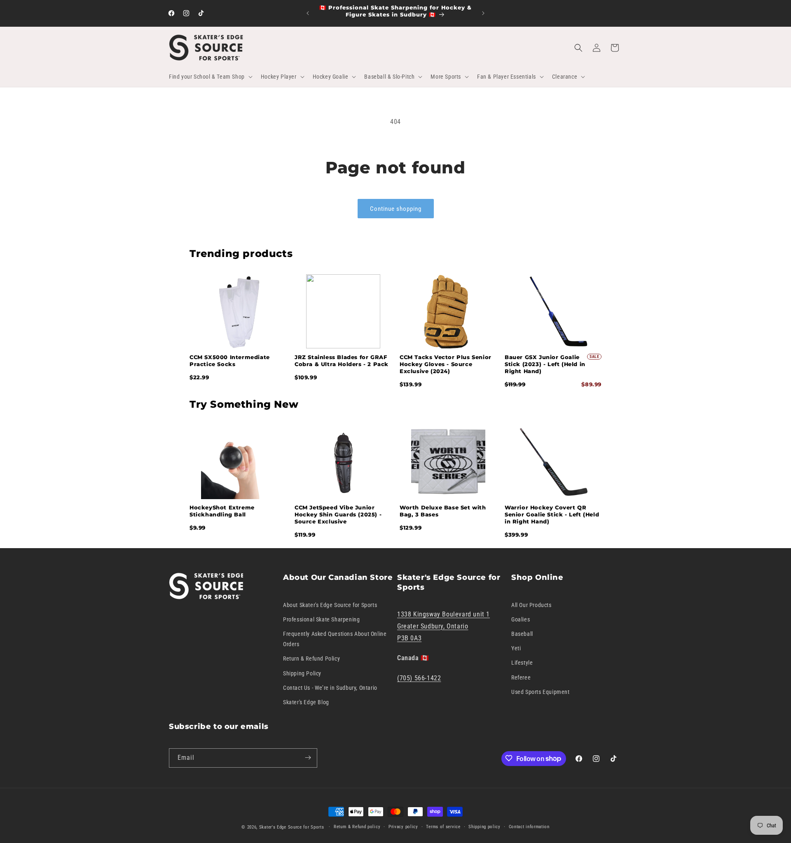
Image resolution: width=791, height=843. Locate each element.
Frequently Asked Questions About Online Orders (334, 638)
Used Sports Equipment (540, 692)
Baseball (522, 633)
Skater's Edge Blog (306, 702)
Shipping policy (484, 826)
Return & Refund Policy (311, 658)
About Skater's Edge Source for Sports (330, 604)
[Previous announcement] (308, 13)
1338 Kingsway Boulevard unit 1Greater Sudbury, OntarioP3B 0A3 (443, 626)
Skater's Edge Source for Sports (291, 827)
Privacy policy (403, 826)
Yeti (516, 648)
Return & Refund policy (357, 826)
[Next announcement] (483, 13)
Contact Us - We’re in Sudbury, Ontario (330, 687)
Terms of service (443, 826)
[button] (210, 76)
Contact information (529, 826)
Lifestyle (522, 662)
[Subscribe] (308, 757)
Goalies (520, 619)
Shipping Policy (302, 673)
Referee (521, 677)
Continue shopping (395, 209)
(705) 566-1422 (419, 678)
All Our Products (531, 604)
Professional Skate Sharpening (321, 619)
